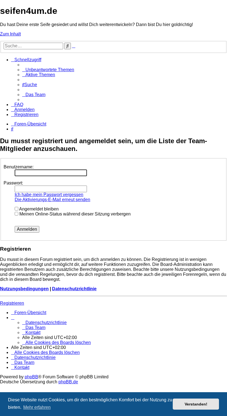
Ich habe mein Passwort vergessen (49, 194)
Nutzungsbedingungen (24, 288)
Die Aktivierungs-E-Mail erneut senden (52, 199)
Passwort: (13, 183)
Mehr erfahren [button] (37, 407)
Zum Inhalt (10, 34)
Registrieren (12, 303)
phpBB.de (68, 381)
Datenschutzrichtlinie (74, 288)
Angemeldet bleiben (38, 209)
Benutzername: (18, 167)
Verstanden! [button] (196, 404)
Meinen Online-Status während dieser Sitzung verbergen (74, 214)
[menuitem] (48, 69)
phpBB (31, 376)
